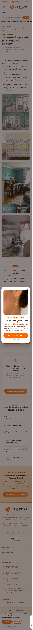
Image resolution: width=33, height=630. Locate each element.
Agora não (16, 340)
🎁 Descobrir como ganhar (16, 335)
